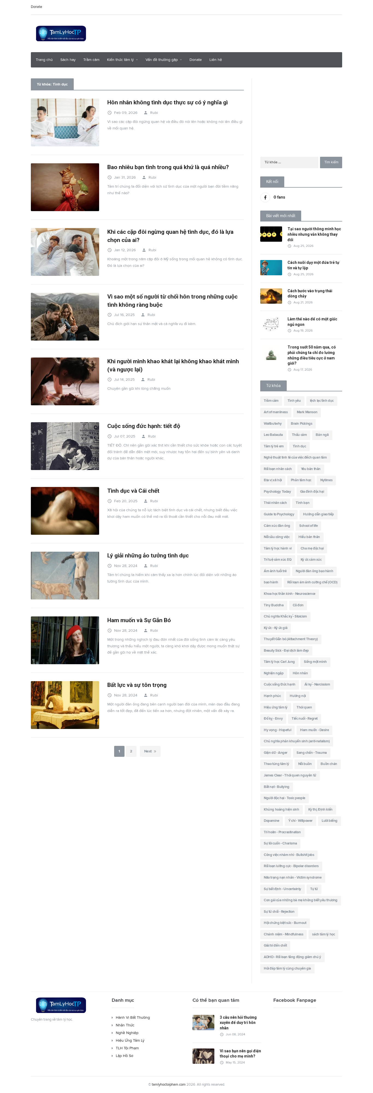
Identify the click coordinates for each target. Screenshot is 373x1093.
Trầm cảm (91, 60)
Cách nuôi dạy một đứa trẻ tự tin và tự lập (313, 265)
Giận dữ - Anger (276, 753)
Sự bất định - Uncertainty (282, 889)
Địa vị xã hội (273, 480)
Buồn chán (329, 764)
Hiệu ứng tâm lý (276, 707)
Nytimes (326, 480)
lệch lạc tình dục (322, 401)
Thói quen (304, 707)
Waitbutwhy (273, 424)
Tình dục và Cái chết (134, 491)
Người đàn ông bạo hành (314, 571)
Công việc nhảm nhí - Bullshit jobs (289, 855)
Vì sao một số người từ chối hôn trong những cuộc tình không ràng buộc (172, 300)
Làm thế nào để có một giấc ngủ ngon (312, 322)
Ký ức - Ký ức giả (275, 628)
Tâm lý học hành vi (278, 548)
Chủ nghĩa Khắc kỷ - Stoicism (285, 616)
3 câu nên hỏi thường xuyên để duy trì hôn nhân (238, 1022)
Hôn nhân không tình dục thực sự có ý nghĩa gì (167, 102)
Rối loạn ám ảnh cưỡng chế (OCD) (312, 582)
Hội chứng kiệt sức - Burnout (285, 923)
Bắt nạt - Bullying (276, 787)
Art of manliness (276, 412)
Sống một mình (315, 662)
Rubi (150, 113)
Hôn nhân (300, 673)
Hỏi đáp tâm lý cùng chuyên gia (287, 968)
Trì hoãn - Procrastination (282, 832)
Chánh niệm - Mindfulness (283, 934)
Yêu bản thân (311, 469)
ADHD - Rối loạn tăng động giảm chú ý (292, 957)
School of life (308, 526)
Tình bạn (302, 503)
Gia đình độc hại (312, 492)
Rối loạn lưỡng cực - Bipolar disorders (291, 866)
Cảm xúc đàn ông (277, 526)
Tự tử (314, 889)
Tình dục (299, 446)
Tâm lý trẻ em (274, 446)
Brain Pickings (301, 424)
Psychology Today (277, 492)
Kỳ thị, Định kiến (320, 809)
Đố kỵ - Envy (273, 718)
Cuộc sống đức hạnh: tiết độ (143, 426)
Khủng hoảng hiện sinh (281, 809)
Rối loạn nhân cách (278, 469)
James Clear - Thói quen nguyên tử (290, 775)
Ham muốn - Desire (314, 730)
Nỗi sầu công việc (276, 537)
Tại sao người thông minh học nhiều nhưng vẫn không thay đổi (314, 234)
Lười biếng (330, 821)
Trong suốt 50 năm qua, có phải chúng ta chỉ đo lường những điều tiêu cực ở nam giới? (312, 355)
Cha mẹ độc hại (312, 548)
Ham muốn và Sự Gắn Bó (139, 620)
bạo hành (271, 582)
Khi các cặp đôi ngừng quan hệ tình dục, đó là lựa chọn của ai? (170, 236)
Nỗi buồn (305, 764)
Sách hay (68, 60)
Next (148, 751)
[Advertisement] (242, 32)
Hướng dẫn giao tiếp (318, 514)
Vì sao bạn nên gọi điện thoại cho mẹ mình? (240, 1054)
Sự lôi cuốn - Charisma (280, 843)
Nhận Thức (125, 1025)
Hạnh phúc (272, 696)
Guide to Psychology (279, 514)
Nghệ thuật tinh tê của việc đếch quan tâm (295, 457)
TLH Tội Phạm (127, 1048)
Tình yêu (294, 401)
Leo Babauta (273, 435)
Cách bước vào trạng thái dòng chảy (310, 294)
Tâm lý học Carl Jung (279, 662)
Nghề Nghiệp (127, 1033)
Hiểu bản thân (309, 537)
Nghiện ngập (274, 673)
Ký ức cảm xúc (311, 560)
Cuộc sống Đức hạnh (279, 684)
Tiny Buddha (274, 605)
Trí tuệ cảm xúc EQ (278, 560)
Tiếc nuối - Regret (305, 718)
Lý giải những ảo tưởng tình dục (148, 555)
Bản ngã (322, 435)
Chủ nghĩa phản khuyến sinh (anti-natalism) (297, 741)
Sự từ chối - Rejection (279, 912)
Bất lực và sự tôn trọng (137, 685)
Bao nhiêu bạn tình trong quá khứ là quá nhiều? (168, 167)
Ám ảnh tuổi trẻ (275, 571)
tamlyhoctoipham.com (169, 1084)
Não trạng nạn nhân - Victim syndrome (293, 877)
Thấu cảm (299, 435)
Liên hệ (215, 60)
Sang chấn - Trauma (312, 753)
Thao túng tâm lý (276, 764)
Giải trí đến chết (275, 945)
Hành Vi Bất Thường (133, 1018)
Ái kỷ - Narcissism (317, 684)
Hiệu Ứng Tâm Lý (130, 1040)
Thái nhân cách (275, 503)
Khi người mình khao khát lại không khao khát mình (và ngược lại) (173, 365)
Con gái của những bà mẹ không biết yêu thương (301, 900)
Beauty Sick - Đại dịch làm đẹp (286, 650)
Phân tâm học (301, 480)
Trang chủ (44, 60)
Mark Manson (307, 412)
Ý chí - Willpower (300, 821)
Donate (36, 7)
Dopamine (271, 821)
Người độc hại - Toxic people (284, 798)
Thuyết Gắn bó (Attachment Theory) (291, 639)
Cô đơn (298, 605)
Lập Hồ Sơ (124, 1056)
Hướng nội (298, 696)
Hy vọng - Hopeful (277, 730)
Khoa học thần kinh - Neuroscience (289, 594)
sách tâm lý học (323, 934)
